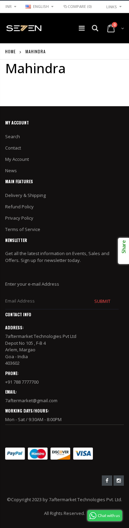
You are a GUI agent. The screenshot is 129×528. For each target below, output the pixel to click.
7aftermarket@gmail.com (31, 400)
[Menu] (82, 28)
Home (10, 51)
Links (111, 6)
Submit (102, 301)
